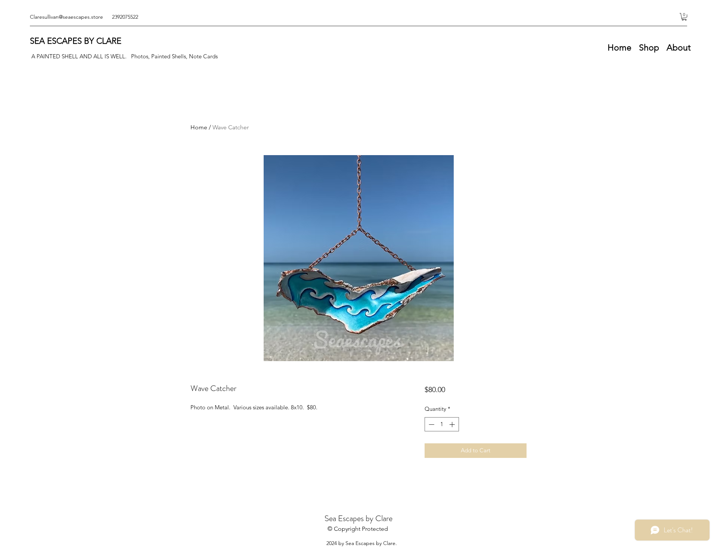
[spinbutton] (441, 424)
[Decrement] (431, 424)
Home (198, 127)
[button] (684, 17)
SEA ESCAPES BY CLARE (75, 41)
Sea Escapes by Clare (358, 518)
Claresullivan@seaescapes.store (66, 16)
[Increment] (453, 424)
